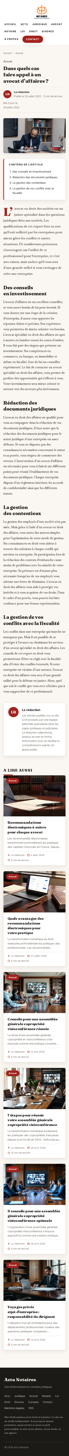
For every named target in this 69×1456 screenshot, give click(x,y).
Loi (23, 31)
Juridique (39, 24)
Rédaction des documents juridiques (35, 177)
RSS (31, 1408)
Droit (33, 31)
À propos (11, 39)
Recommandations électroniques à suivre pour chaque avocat (27, 827)
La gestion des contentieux (29, 182)
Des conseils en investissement (32, 171)
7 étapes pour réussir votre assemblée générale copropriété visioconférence (32, 1120)
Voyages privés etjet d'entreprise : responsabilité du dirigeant (31, 1312)
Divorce (48, 31)
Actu (24, 24)
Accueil (10, 24)
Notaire (10, 31)
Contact (32, 39)
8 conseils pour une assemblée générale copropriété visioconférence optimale (34, 1216)
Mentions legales (14, 1408)
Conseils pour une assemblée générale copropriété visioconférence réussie (33, 1024)
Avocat (56, 24)
